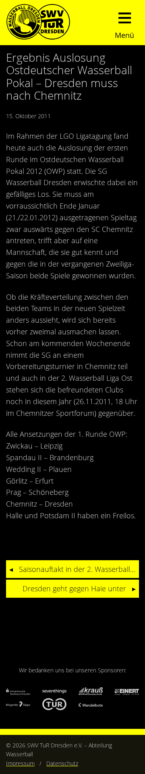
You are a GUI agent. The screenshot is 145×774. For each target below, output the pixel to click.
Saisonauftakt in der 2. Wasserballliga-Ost (79, 569)
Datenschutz (62, 763)
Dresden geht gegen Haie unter (74, 588)
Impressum (20, 763)
